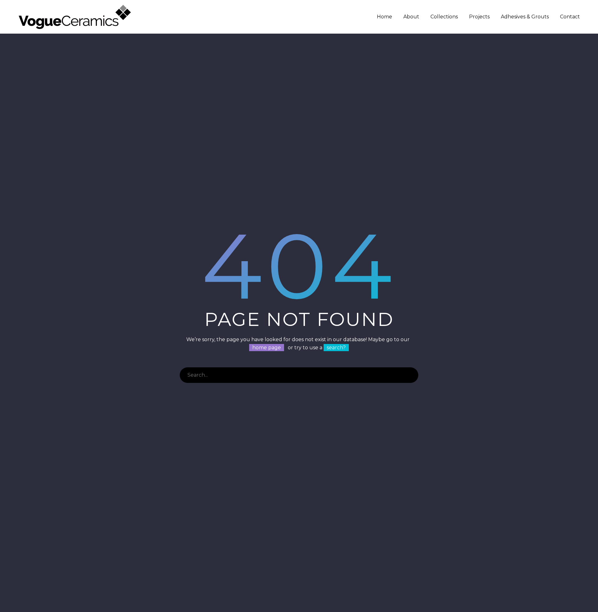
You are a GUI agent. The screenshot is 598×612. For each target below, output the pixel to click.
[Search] (410, 375)
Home (384, 17)
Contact (570, 17)
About (411, 17)
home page (266, 348)
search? (336, 348)
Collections (444, 17)
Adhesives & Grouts (525, 17)
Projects (479, 17)
